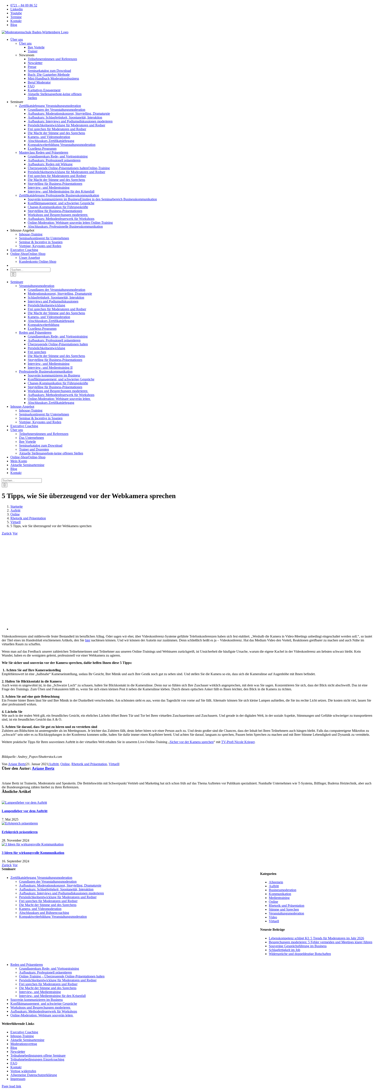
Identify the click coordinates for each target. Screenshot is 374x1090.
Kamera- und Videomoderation (40, 909)
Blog (13, 1048)
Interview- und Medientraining (40, 992)
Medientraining (279, 898)
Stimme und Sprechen (284, 909)
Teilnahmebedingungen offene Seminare (38, 1055)
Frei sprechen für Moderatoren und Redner (48, 901)
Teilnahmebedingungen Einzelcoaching (37, 1059)
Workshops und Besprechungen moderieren (40, 1007)
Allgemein (276, 882)
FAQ (13, 1063)
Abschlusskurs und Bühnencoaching (44, 913)
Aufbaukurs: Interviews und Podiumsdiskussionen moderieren (61, 893)
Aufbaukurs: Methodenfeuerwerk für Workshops (43, 1011)
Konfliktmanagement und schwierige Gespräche (43, 1003)
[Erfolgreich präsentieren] (20, 823)
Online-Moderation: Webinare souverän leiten (42, 1015)
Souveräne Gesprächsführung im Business (298, 946)
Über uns (25, 43)
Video (273, 917)
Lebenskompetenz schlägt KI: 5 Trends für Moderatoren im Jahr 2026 (316, 938)
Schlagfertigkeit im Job (284, 950)
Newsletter (17, 1051)
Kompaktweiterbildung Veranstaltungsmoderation (53, 916)
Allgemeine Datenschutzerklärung (33, 1075)
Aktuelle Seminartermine (27, 1040)
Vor (15, 533)
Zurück (7, 533)
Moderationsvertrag (23, 1044)
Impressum (17, 1079)
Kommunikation (280, 894)
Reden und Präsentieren (26, 964)
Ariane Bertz (17, 764)
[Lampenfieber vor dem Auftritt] (24, 802)
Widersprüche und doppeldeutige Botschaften (300, 954)
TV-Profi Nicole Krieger (238, 742)
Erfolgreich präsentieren (20, 832)
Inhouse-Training (22, 1036)
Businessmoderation (282, 890)
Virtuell (114, 764)
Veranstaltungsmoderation (286, 913)
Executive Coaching (24, 1032)
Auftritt (54, 764)
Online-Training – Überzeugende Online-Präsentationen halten (62, 976)
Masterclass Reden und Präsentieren (43, 152)
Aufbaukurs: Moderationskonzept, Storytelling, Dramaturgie (60, 885)
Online (65, 764)
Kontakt (15, 1067)
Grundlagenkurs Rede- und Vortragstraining (49, 968)
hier (87, 640)
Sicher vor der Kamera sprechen (192, 742)
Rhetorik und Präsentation (89, 764)
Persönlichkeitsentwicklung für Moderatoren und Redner (58, 897)
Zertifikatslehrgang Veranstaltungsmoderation (50, 106)
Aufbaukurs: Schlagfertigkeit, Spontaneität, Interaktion (56, 889)
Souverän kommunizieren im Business (36, 999)
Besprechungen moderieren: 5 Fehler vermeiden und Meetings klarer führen (320, 942)
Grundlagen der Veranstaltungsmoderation (48, 881)
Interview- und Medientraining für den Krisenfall (52, 996)
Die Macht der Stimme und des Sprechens (47, 905)
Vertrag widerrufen (23, 1071)
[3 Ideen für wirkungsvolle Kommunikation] (33, 844)
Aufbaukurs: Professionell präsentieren (45, 972)
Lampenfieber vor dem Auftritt (24, 811)
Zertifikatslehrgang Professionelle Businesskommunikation (59, 195)
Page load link (11, 1086)
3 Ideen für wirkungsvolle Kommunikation (33, 853)
